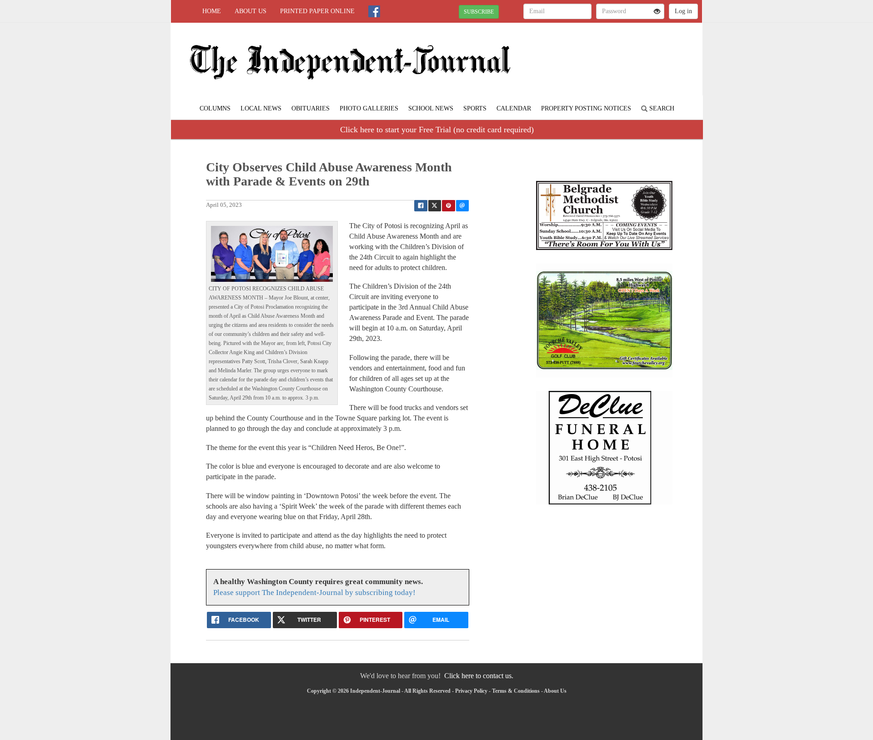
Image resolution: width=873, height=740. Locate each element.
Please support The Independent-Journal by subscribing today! (314, 592)
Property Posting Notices (586, 108)
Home (211, 11)
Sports (475, 108)
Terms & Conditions (516, 691)
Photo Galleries (369, 108)
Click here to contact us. (478, 676)
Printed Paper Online (317, 11)
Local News (261, 108)
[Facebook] (374, 11)
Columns (215, 108)
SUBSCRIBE (479, 12)
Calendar (514, 108)
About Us (250, 11)
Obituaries (310, 108)
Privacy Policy (471, 691)
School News (430, 108)
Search (660, 108)
